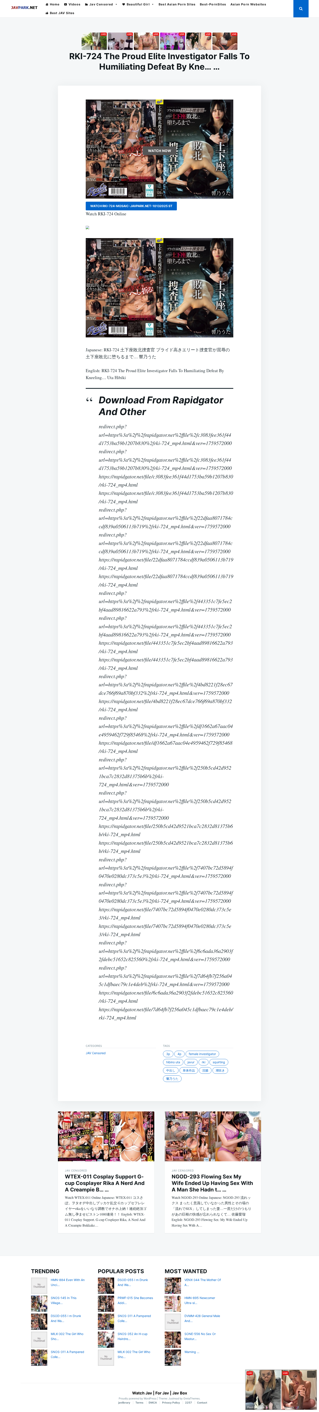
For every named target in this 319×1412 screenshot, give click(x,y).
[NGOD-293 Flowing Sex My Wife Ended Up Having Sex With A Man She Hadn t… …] (213, 1136)
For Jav (162, 1393)
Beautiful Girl (138, 4)
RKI (203, 1062)
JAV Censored (96, 1053)
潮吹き (220, 1070)
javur (190, 1062)
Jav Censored (101, 4)
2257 (188, 1402)
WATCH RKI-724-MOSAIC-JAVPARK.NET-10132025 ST (131, 206)
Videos (75, 4)
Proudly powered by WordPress (138, 1398)
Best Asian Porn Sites (177, 4)
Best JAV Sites (62, 13)
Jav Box (179, 1393)
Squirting (219, 1062)
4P (179, 1054)
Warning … (191, 1352)
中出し (170, 1070)
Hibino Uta (173, 1062)
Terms (139, 1402)
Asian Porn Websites (248, 4)
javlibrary (124, 1402)
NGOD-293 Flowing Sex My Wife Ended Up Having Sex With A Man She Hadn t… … (212, 1183)
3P (168, 1054)
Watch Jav (142, 1393)
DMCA (153, 1402)
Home (55, 4)
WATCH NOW (159, 151)
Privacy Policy (171, 1402)
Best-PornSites (213, 4)
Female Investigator (202, 1054)
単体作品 (189, 1070)
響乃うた (172, 1078)
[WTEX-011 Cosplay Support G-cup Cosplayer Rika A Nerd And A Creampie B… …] (106, 1136)
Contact (202, 1402)
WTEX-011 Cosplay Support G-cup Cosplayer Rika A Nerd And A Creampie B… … (105, 1183)
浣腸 (205, 1070)
